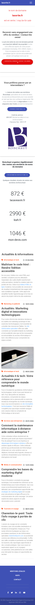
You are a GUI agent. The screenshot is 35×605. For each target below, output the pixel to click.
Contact (17, 580)
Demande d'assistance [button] (16, 109)
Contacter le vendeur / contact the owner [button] (17, 61)
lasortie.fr (17, 15)
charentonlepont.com (16, 536)
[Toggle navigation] (30, 3)
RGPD (17, 575)
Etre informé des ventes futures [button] (16, 175)
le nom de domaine (17, 10)
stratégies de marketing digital (11, 492)
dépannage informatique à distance (13, 443)
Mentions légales (17, 571)
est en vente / (17, 20)
